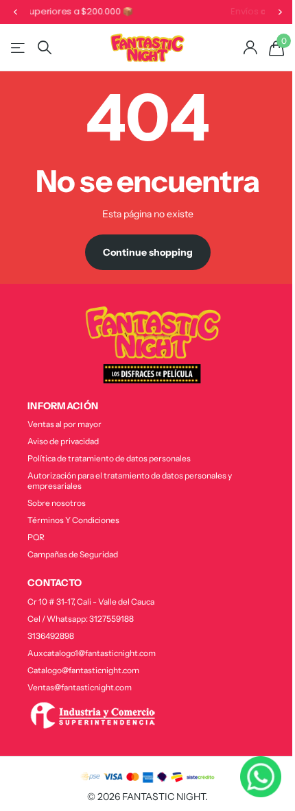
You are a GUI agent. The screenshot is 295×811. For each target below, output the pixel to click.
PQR (36, 537)
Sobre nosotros (56, 503)
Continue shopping (148, 252)
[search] (44, 47)
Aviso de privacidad (63, 441)
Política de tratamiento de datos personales (109, 458)
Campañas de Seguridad (72, 554)
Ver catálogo (19, 47)
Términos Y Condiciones (73, 520)
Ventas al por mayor (64, 424)
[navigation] (15, 12)
